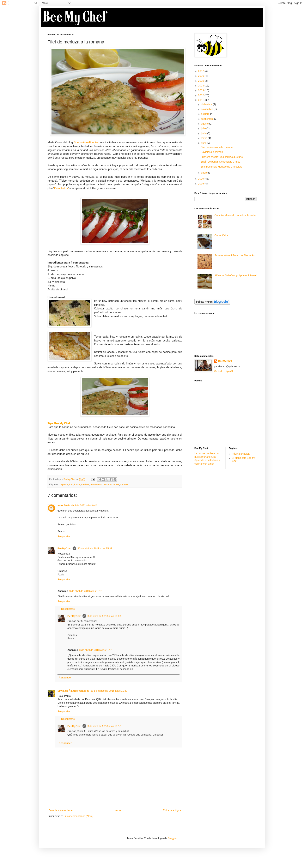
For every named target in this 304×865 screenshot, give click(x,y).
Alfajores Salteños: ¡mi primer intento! (235, 275)
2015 (201, 80)
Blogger (172, 838)
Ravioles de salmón (212, 152)
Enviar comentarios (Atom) (78, 816)
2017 (201, 71)
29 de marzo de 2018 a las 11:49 (109, 690)
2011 (201, 100)
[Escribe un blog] (103, 479)
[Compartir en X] (107, 479)
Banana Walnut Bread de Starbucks (234, 255)
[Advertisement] (225, 414)
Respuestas (68, 608)
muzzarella (96, 484)
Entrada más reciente (61, 810)
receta (116, 484)
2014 (201, 85)
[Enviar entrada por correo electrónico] (92, 479)
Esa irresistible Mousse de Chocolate (221, 166)
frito (71, 484)
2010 (201, 178)
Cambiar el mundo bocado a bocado (235, 215)
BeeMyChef (64, 548)
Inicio (118, 810)
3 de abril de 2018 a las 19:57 (104, 726)
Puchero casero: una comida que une (222, 157)
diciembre (207, 104)
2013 (201, 90)
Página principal (241, 453)
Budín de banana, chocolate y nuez (220, 161)
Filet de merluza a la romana (217, 147)
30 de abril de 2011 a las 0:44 (80, 505)
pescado (107, 484)
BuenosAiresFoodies (86, 142)
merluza (85, 484)
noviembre (207, 109)
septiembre (207, 118)
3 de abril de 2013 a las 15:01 (96, 650)
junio (204, 133)
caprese (64, 484)
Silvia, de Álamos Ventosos (73, 690)
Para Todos (61, 188)
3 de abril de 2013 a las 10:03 (104, 616)
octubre (205, 114)
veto (60, 505)
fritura (77, 484)
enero (204, 172)
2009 (201, 183)
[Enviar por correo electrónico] (99, 479)
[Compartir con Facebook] (111, 479)
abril (204, 143)
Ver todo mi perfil (223, 371)
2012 (201, 95)
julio (203, 128)
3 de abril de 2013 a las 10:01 (86, 591)
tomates (124, 484)
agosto (205, 123)
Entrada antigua (172, 810)
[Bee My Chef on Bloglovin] (212, 303)
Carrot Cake (221, 235)
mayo (204, 138)
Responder (63, 536)
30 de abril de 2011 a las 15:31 (95, 548)
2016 (201, 75)
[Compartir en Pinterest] (115, 479)
